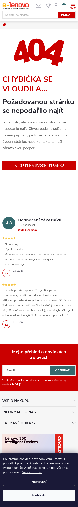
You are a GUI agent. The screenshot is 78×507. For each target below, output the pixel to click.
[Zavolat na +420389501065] (48, 5)
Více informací (32, 472)
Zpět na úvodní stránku (42, 165)
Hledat (66, 15)
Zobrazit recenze (27, 230)
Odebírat (62, 370)
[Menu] (72, 5)
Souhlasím (39, 495)
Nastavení (39, 482)
